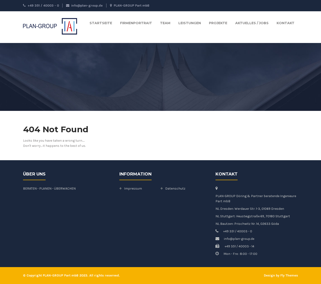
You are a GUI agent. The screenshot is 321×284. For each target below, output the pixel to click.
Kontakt (285, 23)
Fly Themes (289, 275)
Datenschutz (175, 189)
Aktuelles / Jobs (252, 23)
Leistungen (189, 23)
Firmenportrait (136, 23)
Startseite (101, 23)
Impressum (133, 189)
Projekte (218, 23)
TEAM (165, 23)
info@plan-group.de (87, 6)
